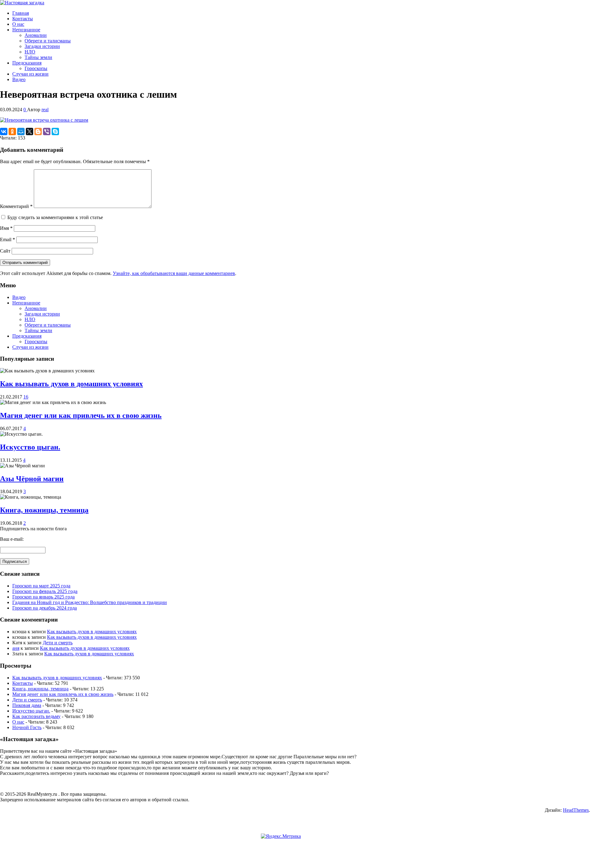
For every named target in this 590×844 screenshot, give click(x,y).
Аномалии (36, 35)
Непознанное (26, 29)
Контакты (22, 18)
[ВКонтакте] (3, 131)
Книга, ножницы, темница (44, 510)
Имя (6, 228)
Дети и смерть (58, 642)
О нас (18, 24)
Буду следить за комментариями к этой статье (55, 217)
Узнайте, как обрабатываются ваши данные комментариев (174, 273)
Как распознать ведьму (36, 716)
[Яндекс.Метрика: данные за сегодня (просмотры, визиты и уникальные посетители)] (281, 836)
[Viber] (46, 131)
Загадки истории (42, 46)
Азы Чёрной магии (32, 479)
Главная (20, 13)
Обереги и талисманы (48, 40)
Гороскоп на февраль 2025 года (44, 591)
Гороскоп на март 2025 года (41, 585)
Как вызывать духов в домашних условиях (71, 384)
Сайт (5, 250)
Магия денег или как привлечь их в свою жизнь (81, 415)
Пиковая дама (26, 705)
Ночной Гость (26, 727)
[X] (29, 131)
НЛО (30, 51)
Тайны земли (38, 57)
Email (7, 239)
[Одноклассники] (12, 131)
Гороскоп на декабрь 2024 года (44, 607)
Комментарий (16, 206)
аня (15, 648)
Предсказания (26, 62)
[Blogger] (38, 131)
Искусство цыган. (30, 447)
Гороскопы (36, 68)
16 (25, 396)
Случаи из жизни (30, 74)
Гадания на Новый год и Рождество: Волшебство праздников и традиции (89, 602)
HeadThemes (576, 810)
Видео (19, 79)
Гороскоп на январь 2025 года (43, 596)
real (45, 109)
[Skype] (55, 131)
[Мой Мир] (21, 131)
